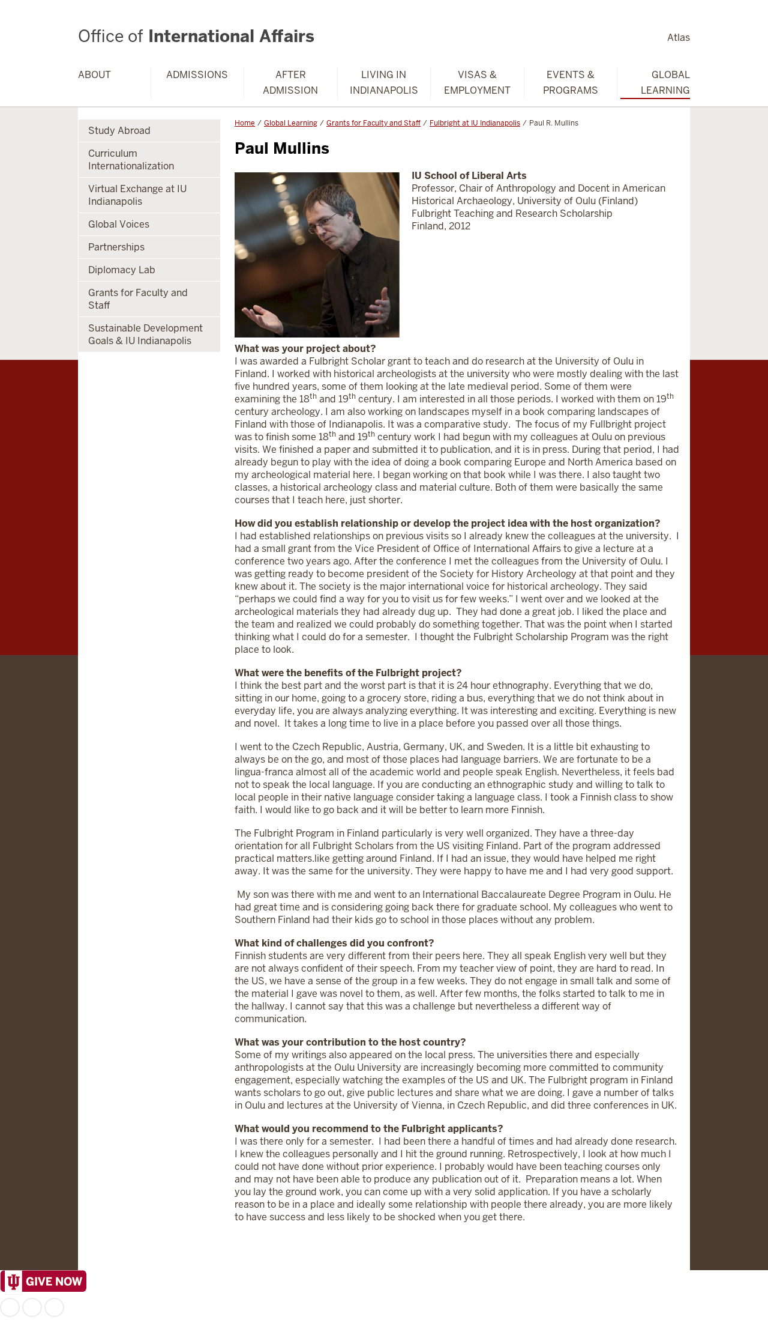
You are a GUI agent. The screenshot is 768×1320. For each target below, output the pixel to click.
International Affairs (196, 36)
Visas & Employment (477, 82)
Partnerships (116, 247)
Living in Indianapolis (384, 82)
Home (245, 123)
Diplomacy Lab (121, 270)
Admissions (197, 74)
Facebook (10, 1307)
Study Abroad (119, 130)
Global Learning (665, 82)
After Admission (290, 82)
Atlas (678, 37)
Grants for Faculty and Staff (373, 123)
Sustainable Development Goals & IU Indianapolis (145, 334)
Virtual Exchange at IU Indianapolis (137, 195)
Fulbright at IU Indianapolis (475, 123)
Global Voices (118, 224)
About (94, 74)
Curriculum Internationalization (131, 159)
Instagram (32, 1307)
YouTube (54, 1307)
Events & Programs (570, 82)
